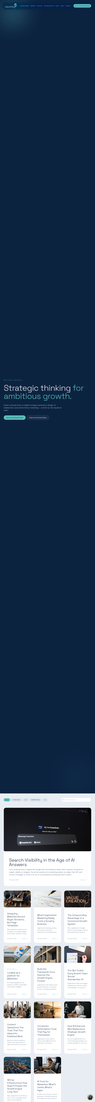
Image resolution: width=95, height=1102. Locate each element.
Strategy (16, 800)
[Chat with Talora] (90, 1097)
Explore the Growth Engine (38, 417)
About (57, 6)
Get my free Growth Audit (82, 6)
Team (62, 6)
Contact (67, 6)
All (7, 800)
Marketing (35, 800)
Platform (33, 6)
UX (26, 800)
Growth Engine (24, 6)
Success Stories (49, 6)
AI (45, 800)
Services (39, 6)
